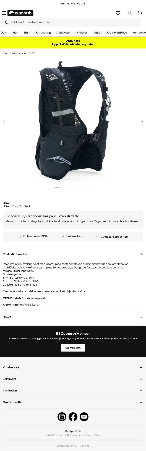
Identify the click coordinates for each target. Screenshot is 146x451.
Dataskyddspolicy (67, 445)
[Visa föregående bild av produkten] (4, 122)
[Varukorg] (139, 13)
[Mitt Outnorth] (129, 13)
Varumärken (18, 53)
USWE (32, 53)
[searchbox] (75, 22)
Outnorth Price (117, 32)
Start (6, 53)
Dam (4, 32)
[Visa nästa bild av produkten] (142, 122)
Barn (27, 32)
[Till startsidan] (20, 13)
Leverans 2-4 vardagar (73, 7)
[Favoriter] (118, 13)
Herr (16, 32)
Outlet (97, 32)
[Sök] (5, 22)
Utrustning (43, 32)
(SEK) (73, 431)
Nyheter (81, 32)
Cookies (84, 445)
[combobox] (71, 22)
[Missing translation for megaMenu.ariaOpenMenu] (3, 13)
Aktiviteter (63, 32)
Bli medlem (73, 347)
